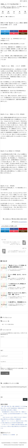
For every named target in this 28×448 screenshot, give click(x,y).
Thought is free (21, 444)
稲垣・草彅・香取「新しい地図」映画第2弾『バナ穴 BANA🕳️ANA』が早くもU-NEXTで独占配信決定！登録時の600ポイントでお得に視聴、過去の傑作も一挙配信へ (14, 408)
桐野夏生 (18, 218)
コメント (2, 336)
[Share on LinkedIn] (5, 33)
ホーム (3, 16)
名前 (2, 350)
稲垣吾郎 (25, 218)
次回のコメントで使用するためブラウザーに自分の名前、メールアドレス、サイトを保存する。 (14, 369)
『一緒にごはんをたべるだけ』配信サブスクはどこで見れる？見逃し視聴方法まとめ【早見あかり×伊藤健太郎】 (14, 418)
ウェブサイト (3, 361)
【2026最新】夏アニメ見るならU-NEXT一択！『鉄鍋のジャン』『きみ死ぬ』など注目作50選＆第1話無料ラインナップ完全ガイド (14, 413)
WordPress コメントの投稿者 (9, 434)
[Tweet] (5, 31)
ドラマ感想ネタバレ (11, 16)
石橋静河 (21, 218)
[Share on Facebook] (14, 31)
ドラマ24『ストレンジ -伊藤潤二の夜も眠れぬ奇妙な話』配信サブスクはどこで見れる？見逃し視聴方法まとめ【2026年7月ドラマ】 (14, 426)
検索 (1, 397)
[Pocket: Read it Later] (14, 33)
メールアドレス (4, 356)
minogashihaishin (23, 221)
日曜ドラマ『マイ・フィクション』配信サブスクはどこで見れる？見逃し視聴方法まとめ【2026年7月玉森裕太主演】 (14, 421)
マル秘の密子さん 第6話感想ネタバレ (17, 302)
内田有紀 (14, 218)
